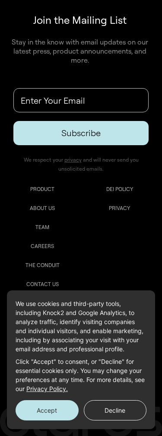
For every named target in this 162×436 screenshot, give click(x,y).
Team (42, 227)
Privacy (119, 208)
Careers (42, 246)
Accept (47, 410)
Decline (115, 410)
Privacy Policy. (47, 388)
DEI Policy (119, 189)
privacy (73, 159)
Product (42, 189)
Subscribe (81, 132)
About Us (42, 208)
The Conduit (42, 265)
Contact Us (42, 284)
